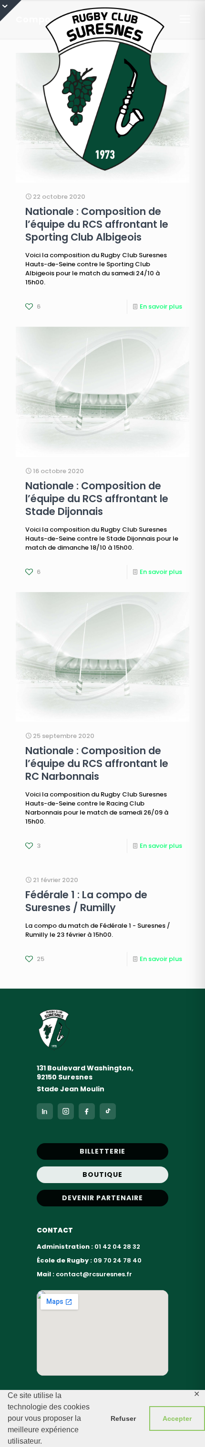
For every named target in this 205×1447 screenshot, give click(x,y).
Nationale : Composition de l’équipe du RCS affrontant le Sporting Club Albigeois (96, 224)
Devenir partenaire (102, 1198)
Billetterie (102, 1151)
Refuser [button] (123, 1418)
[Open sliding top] (10, 10)
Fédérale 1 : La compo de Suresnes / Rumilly (86, 901)
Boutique (102, 1174)
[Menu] (184, 19)
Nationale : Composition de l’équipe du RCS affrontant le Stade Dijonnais (96, 498)
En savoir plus (161, 306)
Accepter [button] (177, 1418)
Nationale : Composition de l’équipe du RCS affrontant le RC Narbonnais (96, 763)
